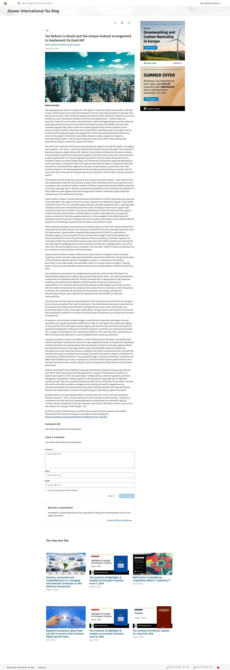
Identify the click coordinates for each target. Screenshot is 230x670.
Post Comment (126, 496)
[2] (81, 161)
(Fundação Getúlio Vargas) (68, 45)
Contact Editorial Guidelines (119, 520)
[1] (58, 105)
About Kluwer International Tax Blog (20, 668)
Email (47, 481)
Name (48, 471)
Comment (48, 450)
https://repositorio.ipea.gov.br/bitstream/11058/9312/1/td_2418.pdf (76, 417)
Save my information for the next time (63, 491)
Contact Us (42, 668)
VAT (47, 31)
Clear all (111, 496)
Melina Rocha (51, 45)
